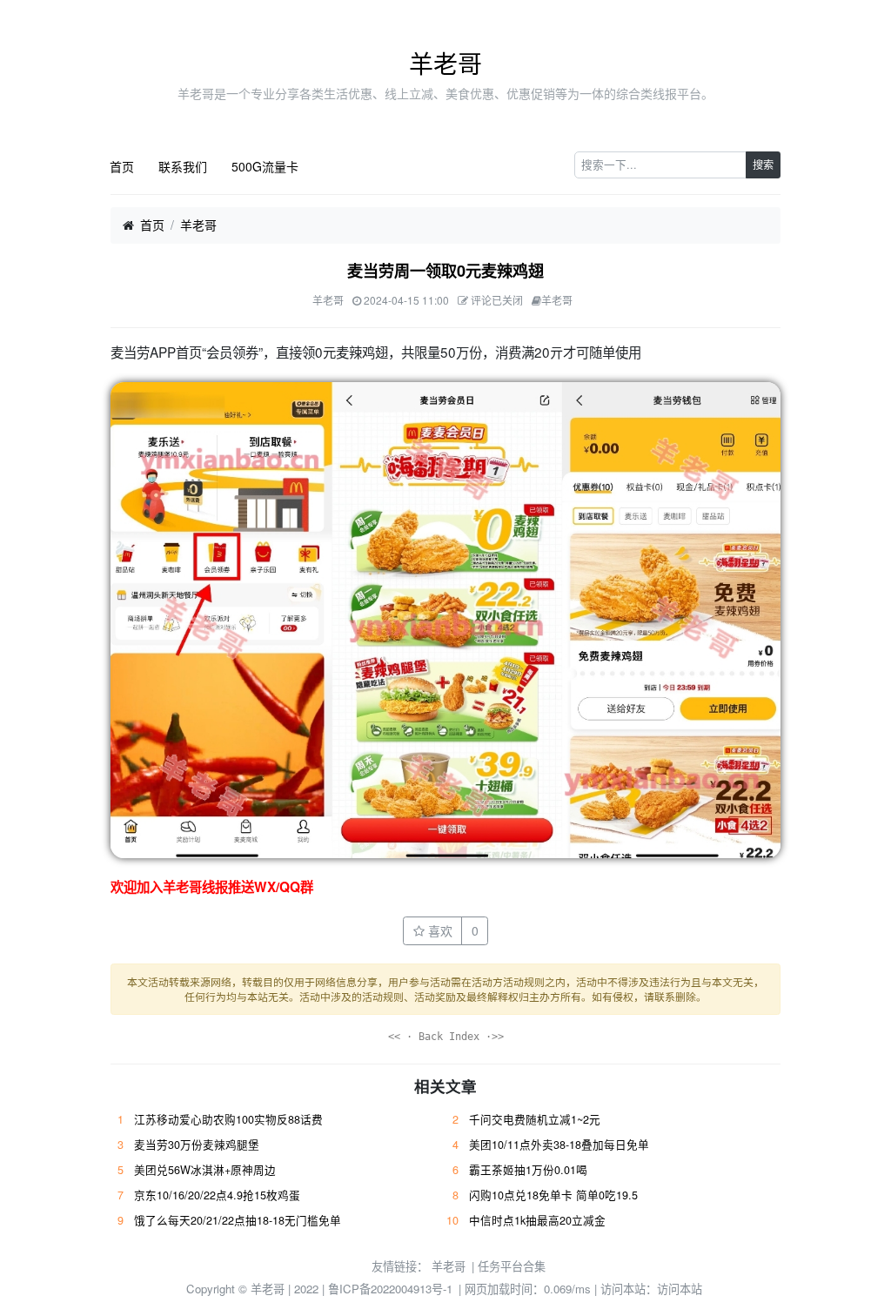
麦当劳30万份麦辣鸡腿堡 (196, 1144)
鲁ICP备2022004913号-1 (390, 1288)
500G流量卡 (264, 166)
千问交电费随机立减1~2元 (534, 1119)
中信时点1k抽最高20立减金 (537, 1220)
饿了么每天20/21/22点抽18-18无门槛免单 (237, 1220)
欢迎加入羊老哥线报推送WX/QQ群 (212, 886)
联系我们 (182, 166)
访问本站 (679, 1288)
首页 (122, 166)
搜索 (763, 164)
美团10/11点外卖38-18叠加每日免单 (559, 1144)
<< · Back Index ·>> (446, 1037)
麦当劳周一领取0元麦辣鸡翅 (445, 270)
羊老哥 (445, 62)
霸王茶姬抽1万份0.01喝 (528, 1170)
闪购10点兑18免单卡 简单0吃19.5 (553, 1195)
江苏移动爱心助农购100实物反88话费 (228, 1119)
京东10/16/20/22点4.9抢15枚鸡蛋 (217, 1195)
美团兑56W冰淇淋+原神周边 (205, 1170)
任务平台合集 (512, 1266)
